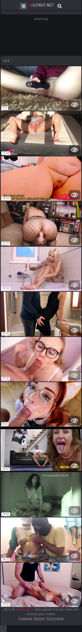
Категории (55, 618)
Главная (25, 618)
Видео (39, 618)
